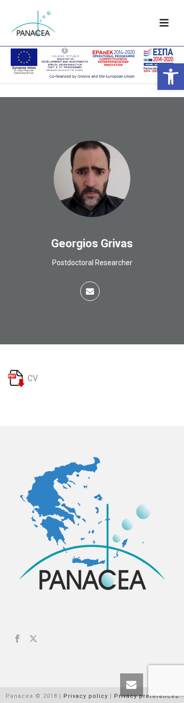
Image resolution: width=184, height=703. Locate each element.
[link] (170, 76)
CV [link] (32, 378)
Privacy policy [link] (85, 696)
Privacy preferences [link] (146, 696)
